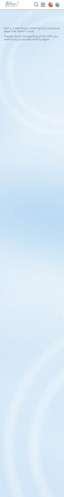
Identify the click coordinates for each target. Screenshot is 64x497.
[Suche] (36, 4)
